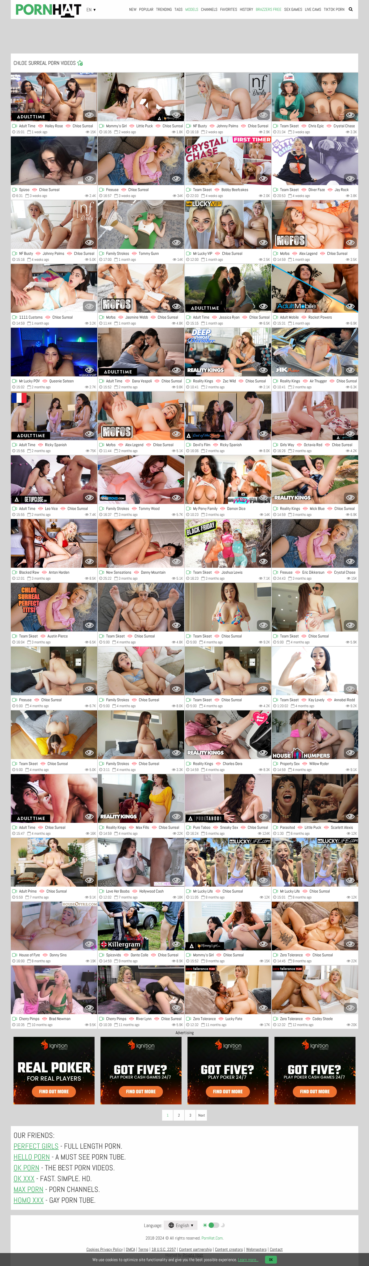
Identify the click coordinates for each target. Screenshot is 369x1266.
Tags (179, 9)
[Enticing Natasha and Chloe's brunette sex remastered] (141, 798)
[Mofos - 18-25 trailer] (315, 224)
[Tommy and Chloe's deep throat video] (141, 479)
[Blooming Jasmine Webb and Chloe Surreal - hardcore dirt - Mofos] (141, 288)
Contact (276, 1249)
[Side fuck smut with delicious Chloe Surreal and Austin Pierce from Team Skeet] (54, 607)
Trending (164, 9)
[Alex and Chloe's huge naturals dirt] (141, 416)
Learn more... (248, 1259)
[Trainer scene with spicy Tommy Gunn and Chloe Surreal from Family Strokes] (141, 224)
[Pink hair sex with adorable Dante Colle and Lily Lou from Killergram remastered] (141, 926)
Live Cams (313, 9)
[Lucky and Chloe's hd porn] (228, 990)
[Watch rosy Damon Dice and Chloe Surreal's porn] (228, 479)
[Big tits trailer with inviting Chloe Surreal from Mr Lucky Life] (228, 862)
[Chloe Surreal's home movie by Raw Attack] (54, 160)
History (246, 9)
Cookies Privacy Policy (104, 1249)
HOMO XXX (29, 1200)
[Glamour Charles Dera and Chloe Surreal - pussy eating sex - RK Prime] (228, 734)
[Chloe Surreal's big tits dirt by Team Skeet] (228, 671)
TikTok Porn (334, 9)
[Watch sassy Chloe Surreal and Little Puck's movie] (141, 97)
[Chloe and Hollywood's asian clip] (141, 862)
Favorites (228, 9)
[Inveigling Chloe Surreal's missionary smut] (228, 224)
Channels (209, 9)
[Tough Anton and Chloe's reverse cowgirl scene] (54, 543)
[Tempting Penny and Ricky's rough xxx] (54, 416)
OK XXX (24, 1178)
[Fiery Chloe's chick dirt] (315, 862)
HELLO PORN (32, 1157)
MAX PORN (28, 1189)
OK (271, 1259)
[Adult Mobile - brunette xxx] (315, 288)
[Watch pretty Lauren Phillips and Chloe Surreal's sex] (54, 97)
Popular (146, 9)
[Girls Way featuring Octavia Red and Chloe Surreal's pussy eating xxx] (315, 416)
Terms (143, 1249)
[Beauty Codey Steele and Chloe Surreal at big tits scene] (315, 990)
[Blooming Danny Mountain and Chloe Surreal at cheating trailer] (141, 543)
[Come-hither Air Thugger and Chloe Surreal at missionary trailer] (315, 352)
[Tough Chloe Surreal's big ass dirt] (228, 607)
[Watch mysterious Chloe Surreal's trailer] (315, 926)
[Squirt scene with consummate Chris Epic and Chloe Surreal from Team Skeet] (315, 97)
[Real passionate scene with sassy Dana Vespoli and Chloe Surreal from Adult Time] (141, 352)
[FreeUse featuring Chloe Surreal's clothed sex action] (141, 160)
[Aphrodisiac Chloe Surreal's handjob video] (315, 607)
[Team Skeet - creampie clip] (141, 607)
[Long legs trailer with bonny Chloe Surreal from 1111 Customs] (54, 288)
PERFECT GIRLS (36, 1146)
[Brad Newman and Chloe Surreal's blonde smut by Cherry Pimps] (54, 990)
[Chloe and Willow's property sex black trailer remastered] (315, 734)
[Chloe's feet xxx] (54, 671)
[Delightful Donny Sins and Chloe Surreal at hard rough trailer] (54, 926)
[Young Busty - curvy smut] (54, 862)
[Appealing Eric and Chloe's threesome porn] (315, 543)
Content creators (229, 1249)
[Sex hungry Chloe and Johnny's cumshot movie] (54, 224)
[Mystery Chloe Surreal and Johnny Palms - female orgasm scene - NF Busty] (228, 97)
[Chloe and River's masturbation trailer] (141, 990)
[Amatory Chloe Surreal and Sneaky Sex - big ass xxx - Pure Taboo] (228, 798)
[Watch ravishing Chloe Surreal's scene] (228, 926)
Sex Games (293, 9)
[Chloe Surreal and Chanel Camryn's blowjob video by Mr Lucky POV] (54, 352)
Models (191, 9)
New (132, 9)
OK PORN (26, 1168)
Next (201, 1115)
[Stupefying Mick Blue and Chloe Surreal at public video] (315, 479)
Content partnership (195, 1249)
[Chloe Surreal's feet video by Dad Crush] (141, 734)
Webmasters (256, 1249)
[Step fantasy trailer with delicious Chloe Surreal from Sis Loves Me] (141, 671)
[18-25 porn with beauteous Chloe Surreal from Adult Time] (54, 798)
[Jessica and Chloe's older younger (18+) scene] (228, 288)
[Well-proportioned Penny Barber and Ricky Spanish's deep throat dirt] (228, 416)
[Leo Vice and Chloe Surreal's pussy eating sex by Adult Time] (54, 479)
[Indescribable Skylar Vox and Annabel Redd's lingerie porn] (315, 671)
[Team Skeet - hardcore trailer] (315, 160)
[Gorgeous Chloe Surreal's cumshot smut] (54, 734)
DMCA (130, 1249)
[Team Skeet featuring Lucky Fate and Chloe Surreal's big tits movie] (228, 160)
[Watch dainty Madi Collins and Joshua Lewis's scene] (228, 543)
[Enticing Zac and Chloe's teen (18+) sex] (228, 352)
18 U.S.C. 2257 (164, 1249)
